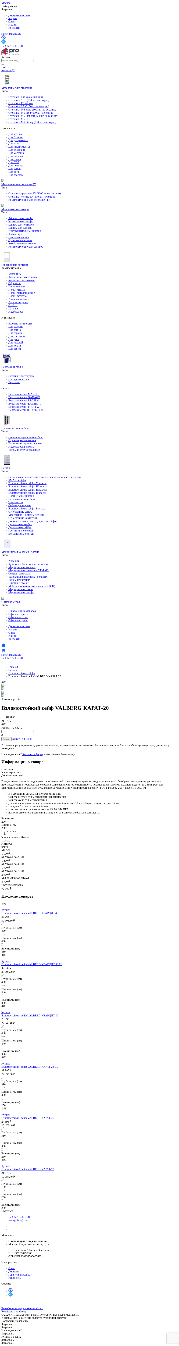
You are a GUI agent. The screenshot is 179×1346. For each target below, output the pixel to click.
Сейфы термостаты (19, 573)
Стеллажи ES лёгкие (20, 103)
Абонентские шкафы (20, 218)
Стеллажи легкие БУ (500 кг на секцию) (32, 196)
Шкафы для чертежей (21, 224)
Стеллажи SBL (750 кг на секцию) (28, 100)
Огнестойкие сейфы (20, 511)
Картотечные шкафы (20, 221)
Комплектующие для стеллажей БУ (29, 199)
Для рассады (15, 174)
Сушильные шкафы (20, 240)
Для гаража (15, 332)
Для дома (13, 143)
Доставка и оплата (19, 15)
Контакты (14, 27)
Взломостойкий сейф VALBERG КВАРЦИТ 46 (29, 913)
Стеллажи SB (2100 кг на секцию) (28, 106)
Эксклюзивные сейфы (21, 499)
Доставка (13, 1271)
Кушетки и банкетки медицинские (29, 564)
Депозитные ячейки (20, 524)
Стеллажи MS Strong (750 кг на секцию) (32, 122)
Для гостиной (16, 336)
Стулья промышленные (22, 440)
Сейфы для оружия (19, 505)
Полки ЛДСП (16, 289)
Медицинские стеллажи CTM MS (28, 570)
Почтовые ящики (18, 237)
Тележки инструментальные (25, 443)
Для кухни (14, 345)
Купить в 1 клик (22, 738)
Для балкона (15, 137)
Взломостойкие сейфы (21, 673)
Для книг (13, 171)
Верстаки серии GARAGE (24, 397)
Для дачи (13, 339)
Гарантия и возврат (19, 1274)
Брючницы (14, 273)
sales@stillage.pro (11, 33)
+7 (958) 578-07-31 (12, 45)
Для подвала (15, 165)
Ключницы (15, 234)
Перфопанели (16, 286)
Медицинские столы (20, 589)
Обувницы (14, 283)
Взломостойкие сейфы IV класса (27, 486)
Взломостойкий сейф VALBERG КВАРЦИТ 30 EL (31, 964)
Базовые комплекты (20, 323)
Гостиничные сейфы (20, 530)
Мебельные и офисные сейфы (26, 514)
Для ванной (15, 329)
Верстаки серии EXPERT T (24, 403)
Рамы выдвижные (19, 299)
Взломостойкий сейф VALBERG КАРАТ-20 (27, 1169)
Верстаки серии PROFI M (23, 400)
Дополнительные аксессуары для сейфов (32, 521)
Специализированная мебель (25, 437)
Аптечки (13, 560)
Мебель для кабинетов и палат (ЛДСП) (31, 586)
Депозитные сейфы (19, 527)
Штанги (13, 308)
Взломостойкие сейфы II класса (27, 492)
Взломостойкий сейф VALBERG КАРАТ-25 (27, 1117)
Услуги (12, 18)
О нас (11, 21)
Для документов (18, 140)
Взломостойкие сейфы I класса (26, 508)
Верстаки (14, 382)
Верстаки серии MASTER (24, 394)
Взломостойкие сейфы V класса (27, 483)
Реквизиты (14, 1277)
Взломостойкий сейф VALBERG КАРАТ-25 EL (29, 1066)
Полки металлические (21, 292)
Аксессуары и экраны (21, 446)
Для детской (15, 342)
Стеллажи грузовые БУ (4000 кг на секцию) (34, 193)
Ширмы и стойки (18, 582)
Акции (12, 24)
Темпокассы (15, 502)
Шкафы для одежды (20, 227)
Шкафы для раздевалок (22, 610)
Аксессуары (15, 311)
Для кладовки (16, 149)
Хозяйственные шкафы (22, 243)
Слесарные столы (18, 379)
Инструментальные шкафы (24, 230)
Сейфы (12, 670)
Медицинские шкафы (21, 592)
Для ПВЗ (13, 162)
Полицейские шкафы (21, 495)
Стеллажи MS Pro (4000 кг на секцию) (31, 112)
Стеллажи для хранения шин (25, 96)
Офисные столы (18, 617)
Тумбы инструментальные (24, 449)
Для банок (14, 168)
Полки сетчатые (18, 295)
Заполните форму (32, 754)
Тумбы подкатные (19, 579)
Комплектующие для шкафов (25, 246)
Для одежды (15, 156)
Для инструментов (19, 146)
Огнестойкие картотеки (22, 517)
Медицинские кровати (21, 567)
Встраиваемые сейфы (21, 533)
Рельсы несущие (18, 302)
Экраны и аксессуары (21, 375)
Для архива (15, 134)
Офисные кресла (18, 614)
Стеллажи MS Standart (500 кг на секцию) (33, 115)
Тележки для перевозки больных (27, 576)
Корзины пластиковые (21, 280)
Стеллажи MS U (18, 118)
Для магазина (16, 152)
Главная (13, 666)
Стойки (12, 305)
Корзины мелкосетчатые (22, 277)
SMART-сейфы (17, 480)
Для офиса (14, 159)
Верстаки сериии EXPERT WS (26, 409)
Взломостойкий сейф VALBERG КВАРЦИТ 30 (29, 1015)
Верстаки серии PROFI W (23, 406)
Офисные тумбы (18, 620)
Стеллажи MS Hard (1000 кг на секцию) (32, 109)
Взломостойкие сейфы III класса (27, 489)
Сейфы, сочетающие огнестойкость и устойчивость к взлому (44, 477)
